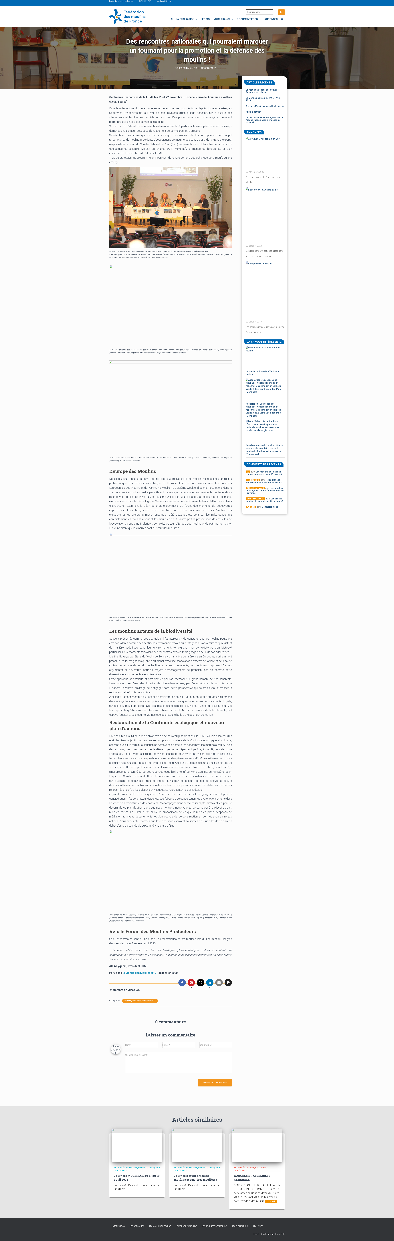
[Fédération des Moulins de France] (127, 16)
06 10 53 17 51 (145, 1)
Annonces (271, 19)
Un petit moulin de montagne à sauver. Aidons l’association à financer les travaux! (265, 120)
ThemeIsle (280, 1234)
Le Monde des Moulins (186, 1226)
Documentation (247, 19)
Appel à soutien (253, 112)
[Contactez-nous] (282, 19)
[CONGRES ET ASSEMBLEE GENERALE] (257, 1145)
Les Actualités (137, 1226)
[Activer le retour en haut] (388, 1235)
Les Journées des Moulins (214, 1226)
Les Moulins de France (215, 19)
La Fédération (185, 19)
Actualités (119, 1168)
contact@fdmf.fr (164, 1)
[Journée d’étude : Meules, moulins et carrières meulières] (197, 1145)
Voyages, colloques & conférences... (140, 1001)
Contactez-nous (270, 507)
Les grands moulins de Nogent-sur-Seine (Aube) (264, 499)
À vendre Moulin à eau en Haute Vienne (265, 106)
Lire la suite (271, 1201)
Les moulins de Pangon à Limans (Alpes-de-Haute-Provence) (264, 472)
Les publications (240, 1226)
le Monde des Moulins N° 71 (140, 972)
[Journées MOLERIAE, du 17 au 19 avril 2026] (137, 1145)
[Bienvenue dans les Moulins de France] (171, 19)
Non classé (131, 1168)
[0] (182, 982)
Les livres (258, 1226)
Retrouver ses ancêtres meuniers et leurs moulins (264, 481)
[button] (196, 19)
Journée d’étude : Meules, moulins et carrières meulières (195, 1177)
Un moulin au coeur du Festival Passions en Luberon (261, 91)
